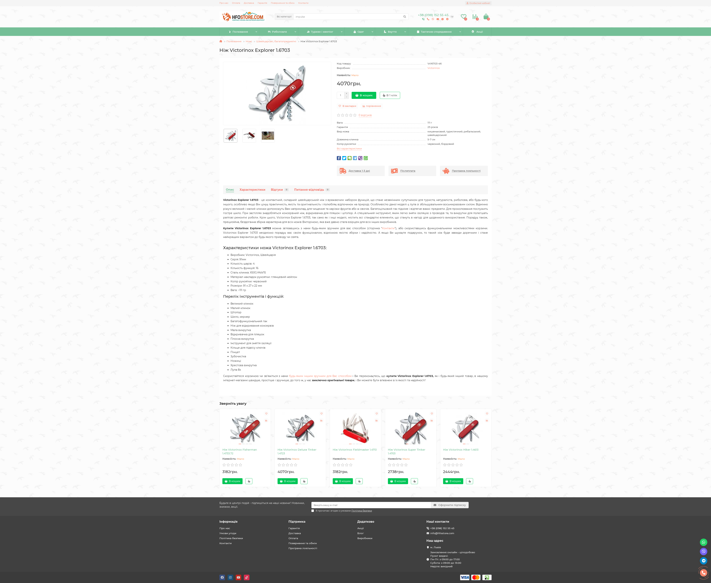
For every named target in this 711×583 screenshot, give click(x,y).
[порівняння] (266, 420)
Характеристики (252, 189)
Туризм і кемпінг (322, 31)
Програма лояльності (302, 548)
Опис (230, 189)
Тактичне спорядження (436, 31)
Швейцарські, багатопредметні (276, 41)
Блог (360, 533)
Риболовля (279, 31)
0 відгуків (365, 115)
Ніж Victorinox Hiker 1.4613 (460, 449)
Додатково (365, 521)
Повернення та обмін (283, 3)
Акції (479, 31)
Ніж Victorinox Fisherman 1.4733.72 (239, 451)
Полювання (240, 31)
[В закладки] (266, 413)
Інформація (228, 521)
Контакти (303, 3)
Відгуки (279, 189)
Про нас (223, 3)
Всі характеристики (349, 148)
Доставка (249, 3)
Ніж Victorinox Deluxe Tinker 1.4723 (297, 451)
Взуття (392, 31)
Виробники (364, 538)
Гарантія (262, 3)
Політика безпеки (231, 538)
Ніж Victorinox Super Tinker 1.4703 (406, 451)
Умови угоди (227, 533)
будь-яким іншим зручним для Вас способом (320, 376)
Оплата (236, 3)
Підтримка (296, 521)
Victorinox (434, 67)
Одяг (361, 31)
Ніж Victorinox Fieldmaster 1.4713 (355, 449)
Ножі (249, 41)
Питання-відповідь (311, 189)
